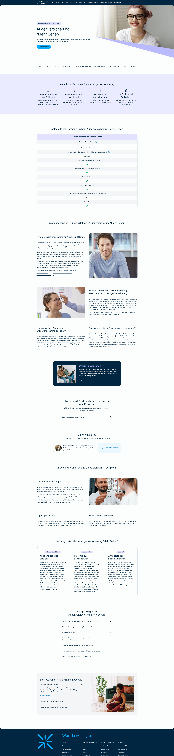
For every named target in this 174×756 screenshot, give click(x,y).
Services (133, 66)
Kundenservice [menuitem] (117, 2)
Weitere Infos (67, 66)
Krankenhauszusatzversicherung (62, 273)
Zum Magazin (46, 695)
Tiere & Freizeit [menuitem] (69, 2)
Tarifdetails (57, 66)
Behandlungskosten (100, 66)
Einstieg (40, 66)
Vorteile (48, 66)
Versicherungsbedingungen (83, 66)
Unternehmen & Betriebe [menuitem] (106, 2)
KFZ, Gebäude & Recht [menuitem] (58, 2)
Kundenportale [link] (85, 381)
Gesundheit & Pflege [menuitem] (80, 2)
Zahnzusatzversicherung (44, 275)
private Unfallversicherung (112, 314)
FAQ (125, 66)
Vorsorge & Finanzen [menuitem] (93, 2)
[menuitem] (128, 3)
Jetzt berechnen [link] (44, 46)
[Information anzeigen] (96, 142)
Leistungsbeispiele (115, 66)
